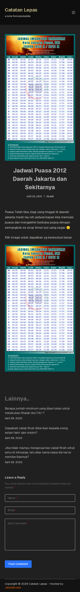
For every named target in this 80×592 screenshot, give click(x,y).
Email (12, 510)
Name (12, 498)
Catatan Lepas (21, 10)
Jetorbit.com (13, 587)
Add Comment (18, 523)
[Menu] (73, 12)
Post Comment (18, 564)
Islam (50, 196)
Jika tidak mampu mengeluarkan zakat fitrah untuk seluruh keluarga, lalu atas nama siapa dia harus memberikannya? (40, 452)
